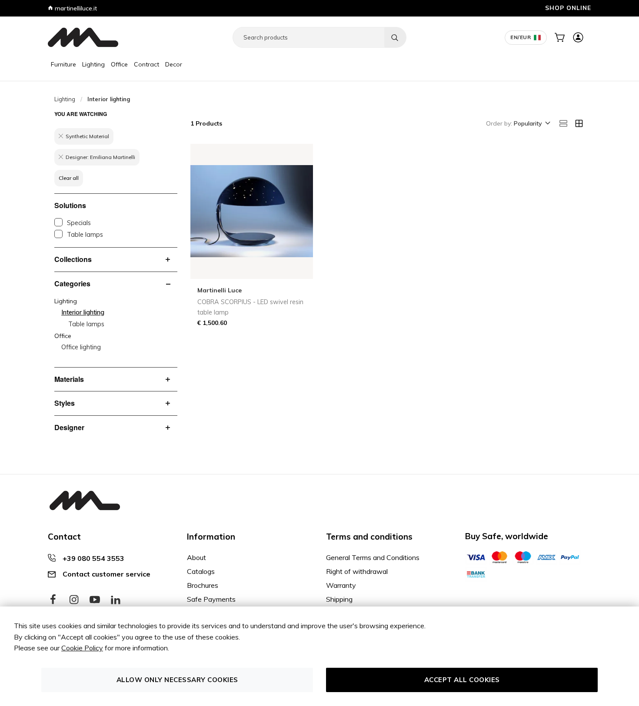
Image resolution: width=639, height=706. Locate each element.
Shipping (339, 599)
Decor (173, 64)
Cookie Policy (82, 647)
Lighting (93, 64)
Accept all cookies (462, 680)
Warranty (341, 585)
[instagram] (74, 600)
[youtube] (95, 600)
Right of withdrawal (357, 571)
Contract (146, 64)
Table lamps (85, 235)
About (196, 557)
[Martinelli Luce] (83, 37)
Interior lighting (82, 312)
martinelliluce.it (75, 8)
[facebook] (53, 600)
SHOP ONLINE (568, 7)
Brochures (202, 585)
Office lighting (81, 347)
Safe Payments (211, 599)
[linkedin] (115, 600)
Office (119, 64)
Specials (79, 223)
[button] (531, 124)
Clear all (69, 178)
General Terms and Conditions (372, 557)
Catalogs (201, 571)
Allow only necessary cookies (177, 680)
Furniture (63, 64)
